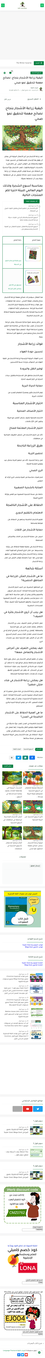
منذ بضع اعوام (32, 206)
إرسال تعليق (35, 866)
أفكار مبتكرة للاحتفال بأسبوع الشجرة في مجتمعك (14, 846)
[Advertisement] (22, 35)
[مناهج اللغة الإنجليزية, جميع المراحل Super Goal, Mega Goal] (36, 1130)
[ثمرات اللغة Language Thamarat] (22, 5)
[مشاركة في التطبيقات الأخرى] (12, 758)
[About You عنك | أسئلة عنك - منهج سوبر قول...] (36, 1153)
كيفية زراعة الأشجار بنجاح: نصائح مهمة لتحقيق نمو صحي (35, 846)
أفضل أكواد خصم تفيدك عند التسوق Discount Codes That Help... (18, 63)
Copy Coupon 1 (37, 1227)
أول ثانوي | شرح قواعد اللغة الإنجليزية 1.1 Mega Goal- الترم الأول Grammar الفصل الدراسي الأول (15, 1036)
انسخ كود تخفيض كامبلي (34, 1280)
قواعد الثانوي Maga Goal (34, 947)
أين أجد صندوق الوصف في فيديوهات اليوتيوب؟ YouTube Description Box (16, 1025)
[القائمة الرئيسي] (42, 5)
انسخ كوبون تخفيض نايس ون (32, 1332)
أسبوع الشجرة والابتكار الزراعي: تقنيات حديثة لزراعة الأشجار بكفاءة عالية (23, 219)
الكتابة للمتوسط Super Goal (32, 963)
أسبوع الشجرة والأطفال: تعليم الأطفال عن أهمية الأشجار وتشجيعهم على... (21, 228)
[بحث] (3, 5)
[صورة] (36, 977)
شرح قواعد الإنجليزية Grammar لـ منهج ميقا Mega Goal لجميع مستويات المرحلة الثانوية (15, 979)
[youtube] (28, 1109)
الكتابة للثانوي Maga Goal (33, 965)
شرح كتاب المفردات (34, 1343)
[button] (32, 758)
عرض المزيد (7, 766)
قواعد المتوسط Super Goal (32, 945)
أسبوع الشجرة (36, 73)
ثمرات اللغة (17, 749)
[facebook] (18, 1354)
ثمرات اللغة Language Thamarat (14, 1351)
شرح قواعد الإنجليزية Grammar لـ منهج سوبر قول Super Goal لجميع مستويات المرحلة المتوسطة (16, 1002)
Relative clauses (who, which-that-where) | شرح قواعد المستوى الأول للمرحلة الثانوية (16, 1014)
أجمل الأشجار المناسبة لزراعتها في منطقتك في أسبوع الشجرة (12, 820)
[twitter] (38, 1109)
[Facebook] (17, 1109)
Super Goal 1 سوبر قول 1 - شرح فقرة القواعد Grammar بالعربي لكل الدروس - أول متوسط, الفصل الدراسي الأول (15, 990)
